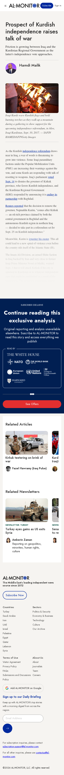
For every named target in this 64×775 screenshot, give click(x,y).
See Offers (32, 404)
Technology (38, 620)
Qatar (6, 642)
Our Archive (39, 629)
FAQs (5, 671)
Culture (36, 624)
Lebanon (7, 646)
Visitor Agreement (11, 662)
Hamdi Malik (29, 65)
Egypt (5, 637)
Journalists (37, 666)
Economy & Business (43, 616)
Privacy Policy (10, 666)
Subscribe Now (15, 595)
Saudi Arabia (9, 616)
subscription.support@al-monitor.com (21, 746)
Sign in (58, 5)
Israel (5, 629)
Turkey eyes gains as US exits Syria (25, 531)
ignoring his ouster (39, 239)
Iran (4, 620)
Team (35, 671)
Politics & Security (41, 611)
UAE (5, 624)
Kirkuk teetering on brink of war (24, 460)
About (35, 662)
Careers (36, 675)
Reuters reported (14, 205)
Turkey (6, 611)
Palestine (7, 633)
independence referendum (36, 151)
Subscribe (46, 5)
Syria (5, 650)
